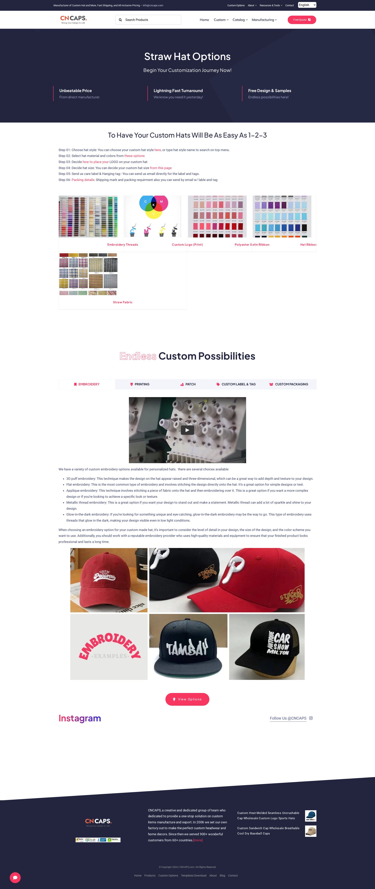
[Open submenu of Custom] (228, 20)
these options (134, 156)
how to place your (96, 162)
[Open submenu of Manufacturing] (276, 20)
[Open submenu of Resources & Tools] (282, 5)
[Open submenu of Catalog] (247, 20)
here (157, 150)
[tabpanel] (187, 540)
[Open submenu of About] (256, 5)
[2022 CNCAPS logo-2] (73, 15)
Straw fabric (122, 302)
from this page (161, 168)
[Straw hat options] (88, 216)
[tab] (87, 384)
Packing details (83, 180)
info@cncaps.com (153, 5)
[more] (198, 840)
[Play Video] (187, 430)
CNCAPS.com (186, 867)
